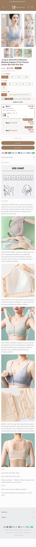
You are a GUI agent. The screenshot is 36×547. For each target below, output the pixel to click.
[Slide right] (34, 53)
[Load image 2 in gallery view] (18, 53)
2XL (10, 84)
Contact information (18, 535)
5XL (30, 84)
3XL (16, 84)
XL (4, 84)
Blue (19, 77)
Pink (12, 77)
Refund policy (28, 530)
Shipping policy (27, 532)
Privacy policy (10, 532)
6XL (4, 88)
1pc (4, 94)
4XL (23, 84)
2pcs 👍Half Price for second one (19, 94)
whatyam (11, 530)
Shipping (3, 70)
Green (5, 77)
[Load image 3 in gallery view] (27, 53)
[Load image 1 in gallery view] (8, 53)
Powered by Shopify (18, 530)
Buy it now (18, 148)
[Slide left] (2, 53)
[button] (3, 7)
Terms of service (18, 532)
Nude (26, 77)
